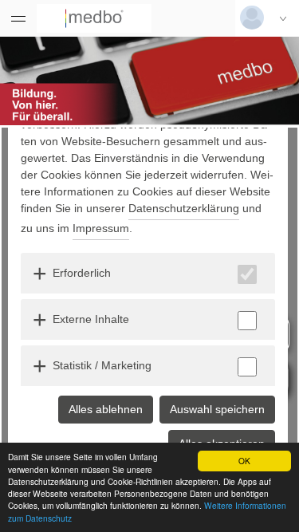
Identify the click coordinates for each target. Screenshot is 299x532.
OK (244, 461)
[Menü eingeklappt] (18, 18)
